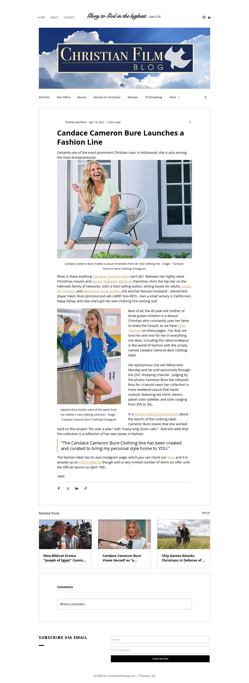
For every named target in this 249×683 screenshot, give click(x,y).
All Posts (44, 97)
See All (206, 512)
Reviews (133, 97)
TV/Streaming (153, 97)
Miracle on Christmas (107, 97)
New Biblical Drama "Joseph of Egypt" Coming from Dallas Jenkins (64, 558)
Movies (81, 97)
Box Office (63, 97)
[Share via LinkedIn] (76, 488)
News (61, 476)
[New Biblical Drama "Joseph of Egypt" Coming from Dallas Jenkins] (65, 534)
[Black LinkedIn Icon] (209, 17)
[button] (205, 97)
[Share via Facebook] (59, 488)
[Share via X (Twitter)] (67, 488)
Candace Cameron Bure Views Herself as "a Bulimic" (122, 558)
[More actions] (190, 122)
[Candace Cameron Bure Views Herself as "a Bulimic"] (124, 534)
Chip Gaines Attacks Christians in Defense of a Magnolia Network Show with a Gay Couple (183, 558)
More (172, 97)
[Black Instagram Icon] (204, 17)
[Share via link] (85, 488)
